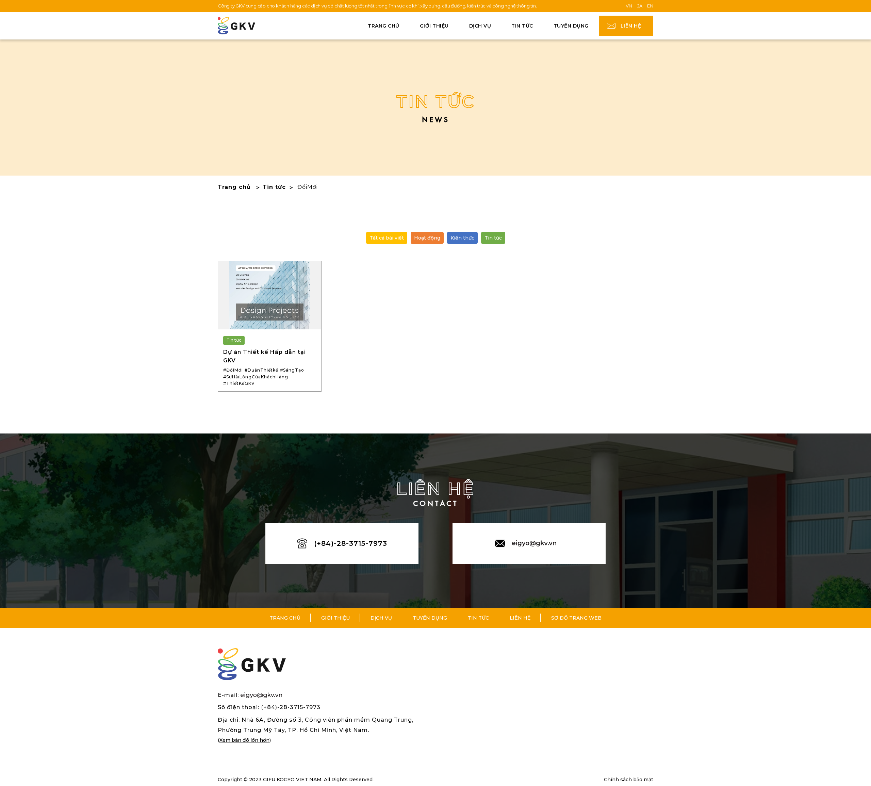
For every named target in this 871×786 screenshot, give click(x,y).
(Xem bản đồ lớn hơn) (244, 740)
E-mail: (229, 695)
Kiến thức (462, 238)
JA (639, 6)
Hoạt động (427, 238)
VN (629, 6)
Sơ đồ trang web (576, 618)
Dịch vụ (381, 618)
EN (650, 6)
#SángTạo (292, 370)
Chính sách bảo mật (628, 779)
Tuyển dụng (571, 26)
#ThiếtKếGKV (239, 383)
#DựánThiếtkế (261, 370)
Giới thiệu (434, 26)
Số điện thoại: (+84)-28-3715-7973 (269, 707)
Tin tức (522, 26)
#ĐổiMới (233, 370)
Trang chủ (383, 26)
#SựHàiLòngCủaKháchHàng (255, 376)
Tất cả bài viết (386, 238)
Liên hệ (631, 26)
